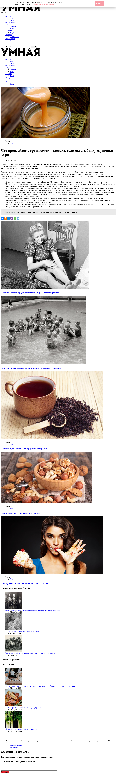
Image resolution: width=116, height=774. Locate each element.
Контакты (14, 747)
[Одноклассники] (5, 218)
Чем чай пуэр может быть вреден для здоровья (24, 449)
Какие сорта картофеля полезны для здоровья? (23, 708)
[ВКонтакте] (2, 218)
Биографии (14, 37)
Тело (12, 29)
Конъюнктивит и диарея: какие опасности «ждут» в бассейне (31, 368)
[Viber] (11, 218)
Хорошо (99, 3)
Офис (12, 20)
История (8, 35)
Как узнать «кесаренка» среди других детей (22, 631)
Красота (8, 31)
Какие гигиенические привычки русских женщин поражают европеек (32, 610)
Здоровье (8, 24)
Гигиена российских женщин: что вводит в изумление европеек (30, 653)
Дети (12, 41)
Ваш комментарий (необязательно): (18, 761)
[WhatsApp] (15, 218)
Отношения (9, 22)
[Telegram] (18, 218)
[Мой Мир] (8, 218)
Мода (12, 33)
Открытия (9, 16)
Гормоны (13, 26)
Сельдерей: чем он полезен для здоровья (21, 729)
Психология (10, 39)
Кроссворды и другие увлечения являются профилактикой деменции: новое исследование (40, 686)
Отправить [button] (5, 772)
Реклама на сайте (16, 745)
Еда (11, 18)
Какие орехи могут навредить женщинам (21, 513)
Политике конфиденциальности (43, 4)
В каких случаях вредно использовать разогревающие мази (30, 293)
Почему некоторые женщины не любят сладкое (24, 583)
